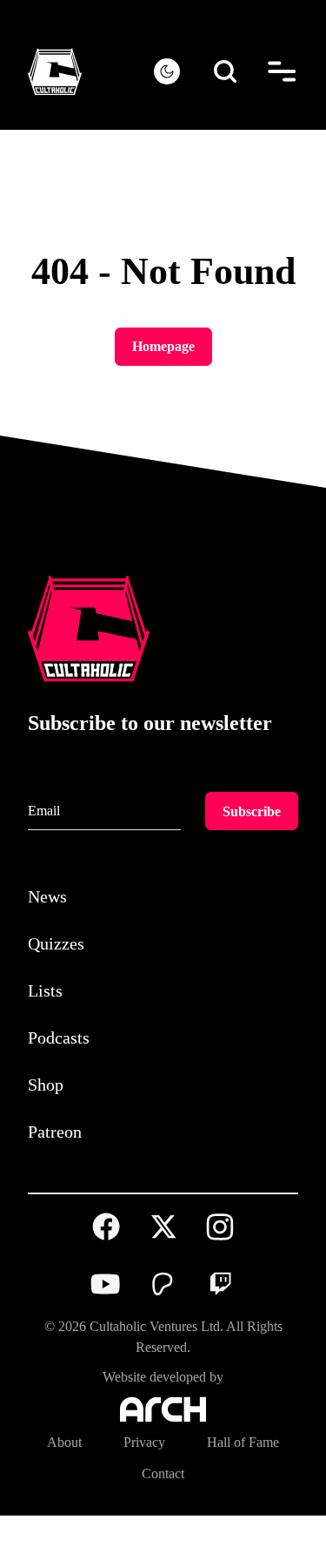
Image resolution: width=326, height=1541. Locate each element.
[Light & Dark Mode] (167, 71)
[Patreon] (163, 1309)
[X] (163, 1252)
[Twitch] (220, 1309)
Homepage (163, 346)
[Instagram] (220, 1252)
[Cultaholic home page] (91, 72)
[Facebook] (106, 1252)
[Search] (225, 71)
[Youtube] (106, 1309)
